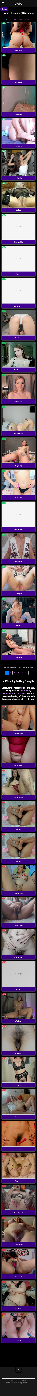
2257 (18, 1380)
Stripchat (22, 693)
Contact (23, 1380)
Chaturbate (25, 690)
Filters (5, 9)
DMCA (13, 1380)
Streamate (8, 693)
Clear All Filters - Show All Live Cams (19, 19)
